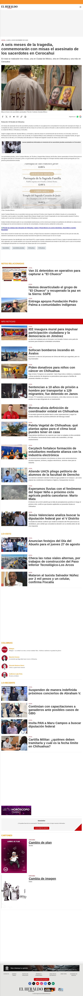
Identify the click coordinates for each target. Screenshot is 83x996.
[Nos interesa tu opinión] (41, 968)
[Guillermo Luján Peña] (4, 675)
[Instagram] (41, 983)
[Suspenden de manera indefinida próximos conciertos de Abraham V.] (14, 693)
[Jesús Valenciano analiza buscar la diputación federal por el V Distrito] (14, 520)
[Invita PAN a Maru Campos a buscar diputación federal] (14, 726)
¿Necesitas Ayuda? (41, 979)
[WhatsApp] (10, 116)
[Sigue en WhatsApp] (77, 116)
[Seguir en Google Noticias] (80, 116)
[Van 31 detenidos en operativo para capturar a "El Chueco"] (14, 274)
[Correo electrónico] (17, 116)
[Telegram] (14, 116)
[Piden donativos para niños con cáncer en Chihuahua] (14, 373)
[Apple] (49, 983)
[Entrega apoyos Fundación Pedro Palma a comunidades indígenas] (14, 305)
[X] (6, 116)
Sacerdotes (6, 248)
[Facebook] (2, 116)
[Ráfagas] (4, 649)
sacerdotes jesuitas (18, 248)
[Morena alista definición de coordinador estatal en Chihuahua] (14, 412)
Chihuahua (31, 248)
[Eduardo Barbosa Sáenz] (4, 666)
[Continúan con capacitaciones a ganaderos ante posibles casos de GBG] (14, 710)
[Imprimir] (25, 116)
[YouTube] (37, 983)
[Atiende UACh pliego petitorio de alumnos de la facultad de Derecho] (14, 475)
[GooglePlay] (53, 983)
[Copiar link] (21, 116)
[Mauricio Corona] (4, 658)
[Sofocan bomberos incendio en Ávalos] (14, 354)
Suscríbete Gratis (41, 828)
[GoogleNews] (45, 983)
